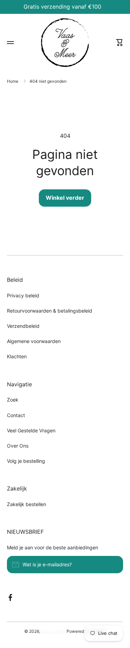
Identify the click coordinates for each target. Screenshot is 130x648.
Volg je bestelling (26, 461)
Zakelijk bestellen (26, 504)
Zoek (12, 400)
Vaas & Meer (53, 631)
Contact (16, 415)
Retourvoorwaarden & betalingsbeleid (49, 311)
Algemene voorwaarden (34, 341)
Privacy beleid (23, 295)
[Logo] (65, 42)
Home (12, 81)
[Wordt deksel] (114, 564)
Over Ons (17, 446)
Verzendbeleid (23, 326)
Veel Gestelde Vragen (31, 430)
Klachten (17, 356)
